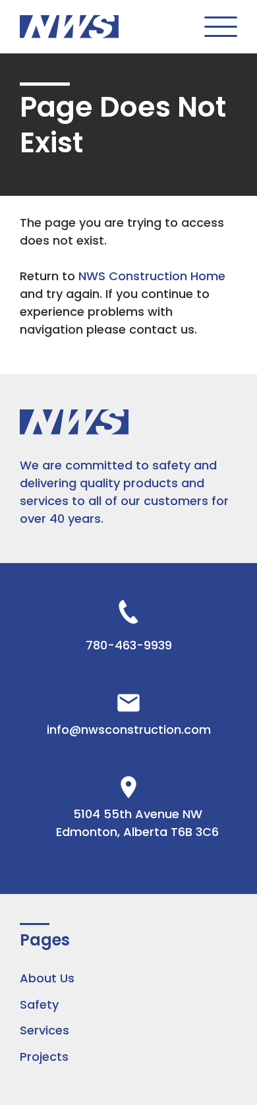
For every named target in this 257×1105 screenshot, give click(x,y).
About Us (47, 978)
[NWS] (69, 26)
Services (44, 1030)
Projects (44, 1056)
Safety (39, 1004)
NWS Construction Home (151, 276)
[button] (220, 27)
